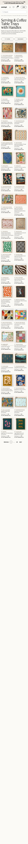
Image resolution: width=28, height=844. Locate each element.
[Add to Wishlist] (3, 43)
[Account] (10, 7)
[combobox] (14, 11)
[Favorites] (13, 7)
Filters (8, 39)
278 (17, 442)
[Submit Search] (3, 11)
